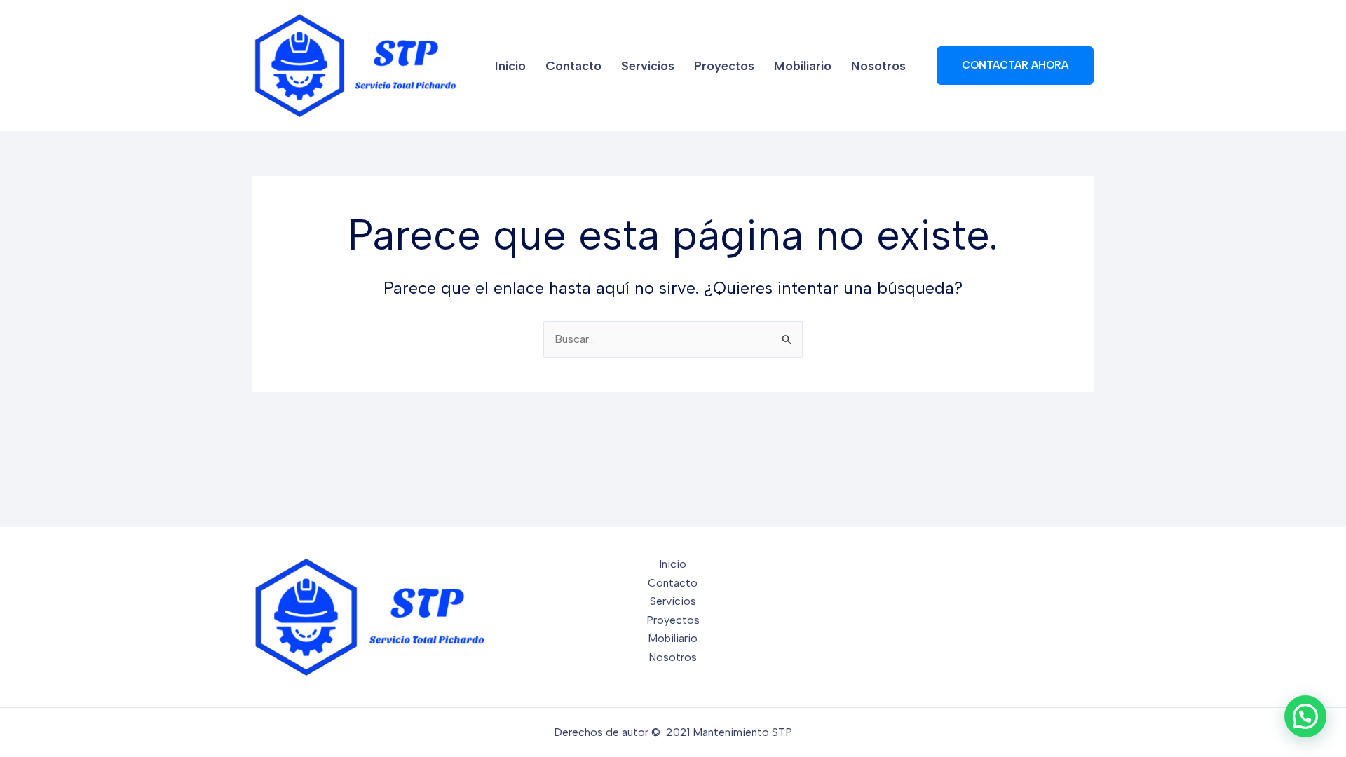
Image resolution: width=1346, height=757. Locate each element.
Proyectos (724, 66)
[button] (1015, 65)
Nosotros (878, 66)
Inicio (510, 66)
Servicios (647, 66)
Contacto (573, 66)
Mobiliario (802, 66)
